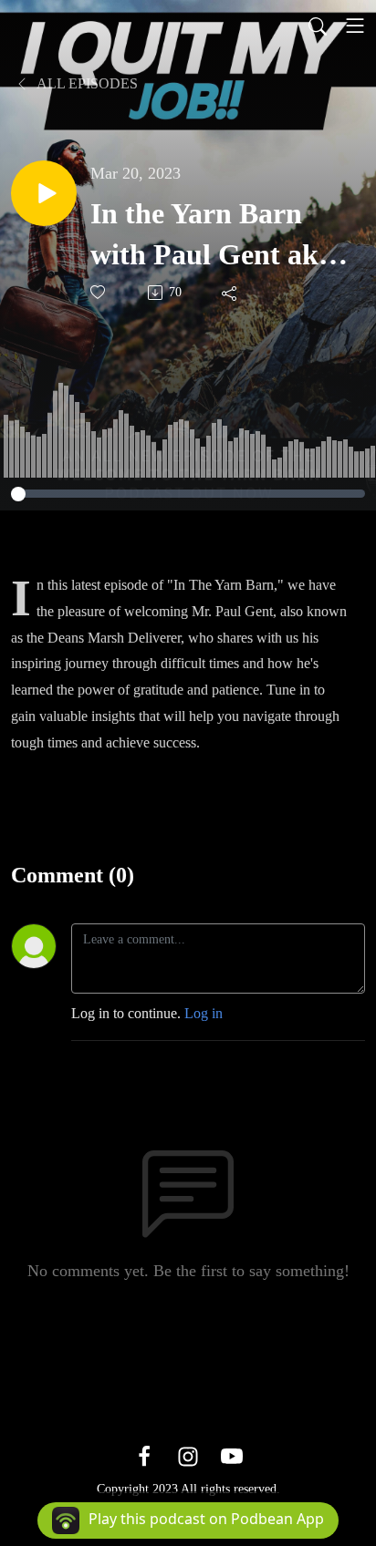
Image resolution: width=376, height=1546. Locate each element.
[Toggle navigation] (355, 25)
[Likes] (99, 292)
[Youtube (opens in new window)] (232, 1455)
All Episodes (86, 83)
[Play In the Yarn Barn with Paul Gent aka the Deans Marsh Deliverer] (44, 193)
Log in (203, 1013)
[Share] (230, 293)
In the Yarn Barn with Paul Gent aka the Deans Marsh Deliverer (211, 236)
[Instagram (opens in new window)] (188, 1455)
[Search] (317, 25)
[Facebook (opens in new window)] (144, 1455)
